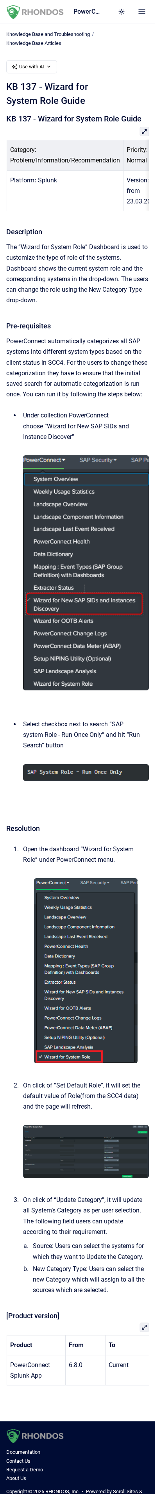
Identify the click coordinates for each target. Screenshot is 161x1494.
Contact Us (18, 1461)
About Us (16, 1478)
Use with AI (31, 67)
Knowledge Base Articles (33, 43)
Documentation (23, 1452)
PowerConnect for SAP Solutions (87, 11)
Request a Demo (24, 1470)
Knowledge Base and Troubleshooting (48, 34)
